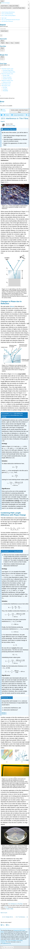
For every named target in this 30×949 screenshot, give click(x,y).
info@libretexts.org (6, 943)
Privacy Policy (4, 940)
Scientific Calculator (7, 78)
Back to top (3, 912)
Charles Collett (9, 908)
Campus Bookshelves (18, 115)
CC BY (6, 907)
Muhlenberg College (10, 125)
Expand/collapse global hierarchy (2, 115)
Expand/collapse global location (28, 114)
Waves (12, 306)
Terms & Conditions (12, 940)
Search (3, 947)
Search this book (4, 26)
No (8, 925)
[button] (5, 89)
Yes (3, 925)
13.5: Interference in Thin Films (15, 903)
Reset (2, 40)
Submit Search (4, 31)
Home (7, 115)
